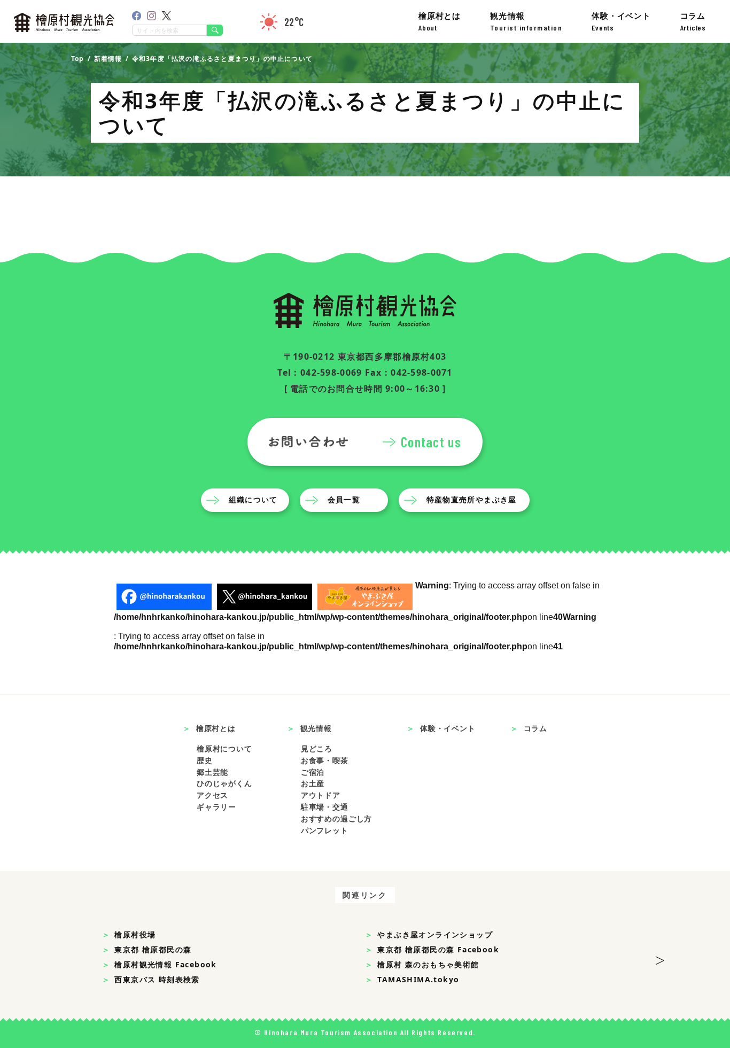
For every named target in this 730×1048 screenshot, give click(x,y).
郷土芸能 (212, 772)
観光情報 (526, 21)
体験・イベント (621, 21)
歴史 (205, 760)
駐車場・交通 (324, 807)
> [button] (659, 957)
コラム (693, 21)
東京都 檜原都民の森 (152, 949)
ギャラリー (216, 807)
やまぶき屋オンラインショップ (435, 934)
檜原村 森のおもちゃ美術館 (428, 964)
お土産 (313, 783)
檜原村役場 (135, 934)
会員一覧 (344, 499)
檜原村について (224, 748)
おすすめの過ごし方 (336, 818)
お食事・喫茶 (324, 760)
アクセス (212, 795)
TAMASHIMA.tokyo (418, 979)
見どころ (316, 748)
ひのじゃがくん (224, 783)
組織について (253, 499)
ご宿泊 (313, 772)
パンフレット (324, 830)
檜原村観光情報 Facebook (165, 964)
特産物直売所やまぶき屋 (471, 499)
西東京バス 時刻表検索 (156, 979)
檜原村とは (439, 21)
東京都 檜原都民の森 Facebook (438, 949)
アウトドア (320, 795)
